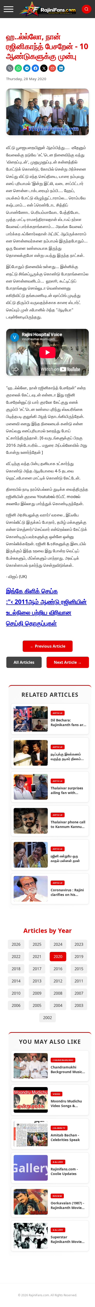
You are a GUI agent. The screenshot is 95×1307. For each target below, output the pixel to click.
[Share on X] (44, 68)
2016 (58, 968)
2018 (16, 968)
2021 (37, 956)
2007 (79, 993)
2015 (79, 968)
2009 (37, 993)
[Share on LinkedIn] (61, 68)
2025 (37, 944)
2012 (58, 981)
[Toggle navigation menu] (8, 9)
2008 (58, 993)
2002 (47, 1017)
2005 (37, 1005)
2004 (58, 1005)
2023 (79, 944)
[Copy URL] (9, 68)
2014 (16, 981)
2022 (16, 956)
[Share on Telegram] (26, 68)
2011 (79, 981)
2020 (58, 956)
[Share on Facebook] (35, 68)
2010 (16, 993)
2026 (16, 944)
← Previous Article (47, 646)
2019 (79, 956)
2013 (37, 981)
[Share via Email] (52, 68)
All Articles (24, 662)
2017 (37, 968)
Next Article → (68, 662)
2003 (79, 1005)
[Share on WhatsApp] (18, 68)
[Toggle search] (86, 9)
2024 (58, 944)
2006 (16, 1005)
